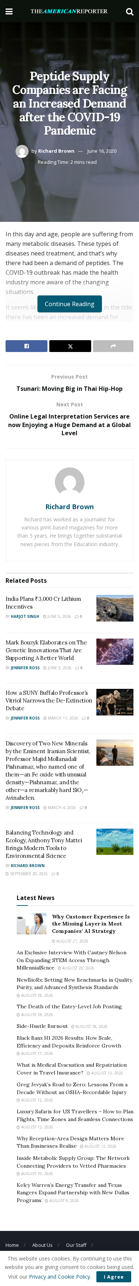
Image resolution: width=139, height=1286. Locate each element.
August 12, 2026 (36, 1100)
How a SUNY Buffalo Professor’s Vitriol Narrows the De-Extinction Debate (49, 700)
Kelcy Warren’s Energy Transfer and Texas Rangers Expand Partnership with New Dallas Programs (73, 1193)
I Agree (114, 1276)
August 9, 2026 (63, 1200)
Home (12, 1245)
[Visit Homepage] (69, 11)
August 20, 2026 (77, 968)
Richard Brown (56, 151)
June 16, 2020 (101, 151)
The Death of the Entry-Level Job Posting (69, 1006)
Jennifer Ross (25, 667)
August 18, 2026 (36, 995)
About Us (42, 1245)
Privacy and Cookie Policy (59, 1276)
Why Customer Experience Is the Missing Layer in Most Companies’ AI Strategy (91, 923)
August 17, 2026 (36, 1053)
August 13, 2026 (106, 1073)
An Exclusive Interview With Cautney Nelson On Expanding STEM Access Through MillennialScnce (71, 960)
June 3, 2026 (59, 667)
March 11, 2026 (62, 718)
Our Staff (76, 1245)
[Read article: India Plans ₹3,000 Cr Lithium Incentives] (114, 608)
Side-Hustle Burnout (42, 1026)
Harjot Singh (25, 616)
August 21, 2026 (71, 941)
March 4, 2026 (61, 807)
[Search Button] (129, 11)
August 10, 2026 (36, 1173)
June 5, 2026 (58, 616)
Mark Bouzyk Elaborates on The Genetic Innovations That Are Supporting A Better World (46, 650)
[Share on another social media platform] (113, 346)
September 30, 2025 (28, 873)
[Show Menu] (9, 11)
